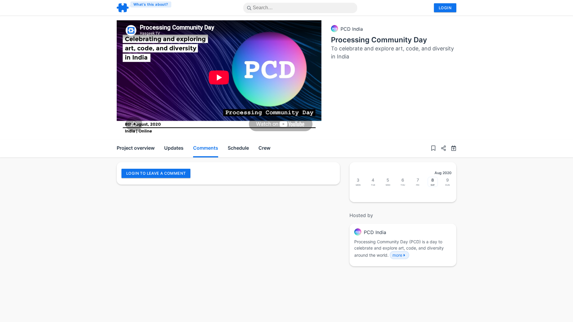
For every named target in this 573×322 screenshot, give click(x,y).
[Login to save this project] (433, 148)
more (397, 255)
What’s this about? (150, 4)
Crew (264, 148)
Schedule (238, 148)
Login (445, 7)
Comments (205, 148)
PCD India (352, 29)
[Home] (144, 7)
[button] (441, 148)
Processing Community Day (379, 39)
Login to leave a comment (156, 173)
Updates (174, 148)
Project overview (136, 148)
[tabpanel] (219, 77)
